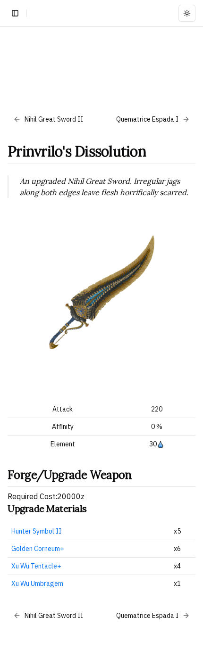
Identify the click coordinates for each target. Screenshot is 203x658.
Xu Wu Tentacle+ (36, 566)
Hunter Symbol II (36, 531)
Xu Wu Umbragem (37, 583)
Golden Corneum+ (37, 548)
